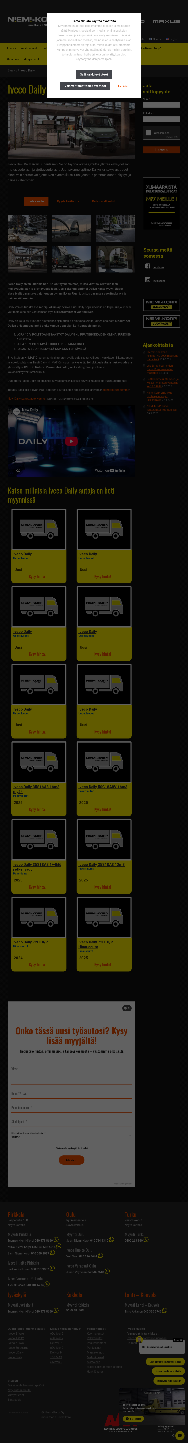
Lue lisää (123, 86)
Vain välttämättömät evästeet (85, 86)
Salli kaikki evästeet (94, 74)
